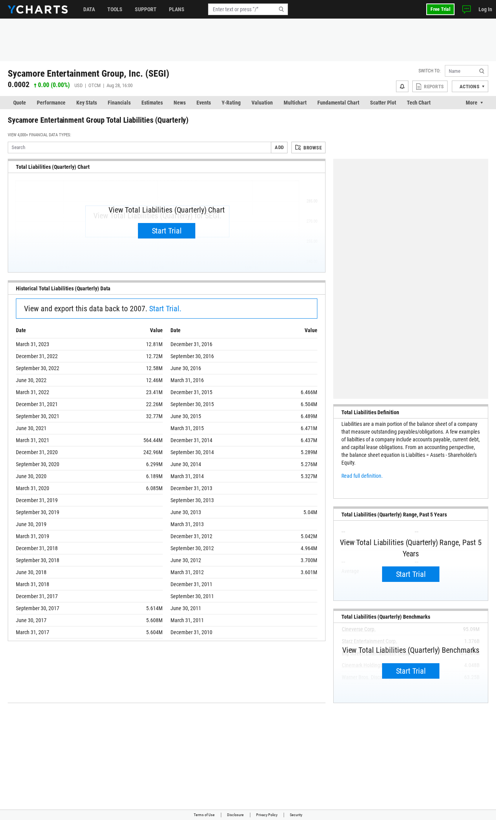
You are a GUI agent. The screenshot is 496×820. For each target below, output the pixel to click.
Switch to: (429, 71)
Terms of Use (204, 815)
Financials (119, 102)
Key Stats (86, 102)
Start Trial (167, 230)
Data (89, 9)
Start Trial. (165, 308)
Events (203, 102)
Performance (51, 102)
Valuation (262, 102)
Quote (19, 102)
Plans (176, 9)
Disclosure (235, 815)
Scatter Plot (383, 102)
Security (296, 815)
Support (146, 9)
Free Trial (440, 9)
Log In (485, 9)
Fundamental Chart (338, 102)
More (471, 102)
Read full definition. (362, 476)
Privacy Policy (266, 815)
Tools (114, 9)
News (180, 102)
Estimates (152, 102)
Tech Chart (419, 102)
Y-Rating (231, 102)
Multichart (295, 102)
